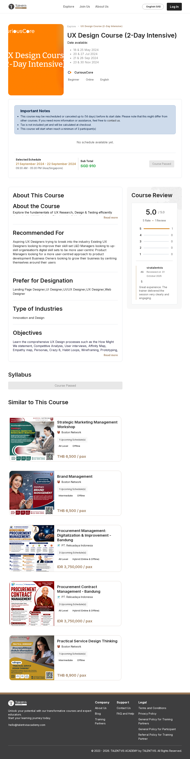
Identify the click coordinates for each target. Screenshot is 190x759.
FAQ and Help (125, 713)
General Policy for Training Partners (155, 721)
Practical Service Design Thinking (87, 641)
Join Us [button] (85, 6)
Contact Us (124, 708)
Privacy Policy (147, 713)
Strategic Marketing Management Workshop (87, 424)
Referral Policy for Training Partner (155, 736)
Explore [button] (69, 6)
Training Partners (100, 721)
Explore (71, 26)
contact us (113, 120)
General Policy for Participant (157, 729)
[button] (111, 218)
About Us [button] (102, 6)
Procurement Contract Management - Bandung (78, 589)
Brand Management (74, 476)
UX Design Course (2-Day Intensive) (101, 26)
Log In (174, 7)
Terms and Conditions (152, 708)
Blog (98, 713)
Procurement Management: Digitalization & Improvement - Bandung (84, 535)
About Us (101, 708)
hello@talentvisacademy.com (27, 724)
